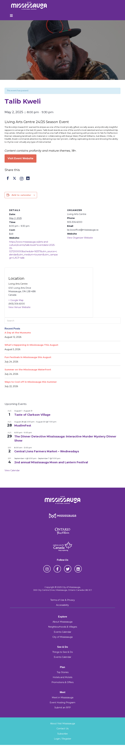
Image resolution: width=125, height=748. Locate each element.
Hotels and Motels (62, 677)
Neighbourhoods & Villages (62, 626)
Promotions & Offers (62, 682)
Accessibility (62, 605)
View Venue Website (19, 307)
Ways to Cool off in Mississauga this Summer (31, 382)
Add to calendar (21, 195)
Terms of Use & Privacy (62, 600)
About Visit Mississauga (62, 723)
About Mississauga (62, 621)
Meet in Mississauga (62, 697)
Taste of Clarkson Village (32, 414)
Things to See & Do (62, 652)
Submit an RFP (62, 707)
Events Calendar (62, 632)
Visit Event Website (20, 158)
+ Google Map (15, 300)
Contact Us (62, 728)
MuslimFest (22, 425)
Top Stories (62, 672)
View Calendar (12, 470)
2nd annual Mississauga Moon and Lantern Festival (51, 462)
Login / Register (62, 738)
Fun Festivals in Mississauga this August (28, 357)
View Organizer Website (80, 237)
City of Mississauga (62, 637)
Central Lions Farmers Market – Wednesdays (46, 451)
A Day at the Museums (18, 332)
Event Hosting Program (62, 702)
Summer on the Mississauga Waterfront (28, 369)
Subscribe (62, 733)
